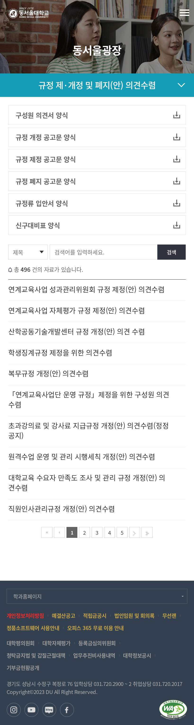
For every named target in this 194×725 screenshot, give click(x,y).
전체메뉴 (184, 12)
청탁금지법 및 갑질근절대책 (36, 655)
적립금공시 (94, 615)
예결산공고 (63, 615)
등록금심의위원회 (97, 643)
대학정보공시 (137, 655)
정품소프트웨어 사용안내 (33, 628)
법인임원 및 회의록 (134, 615)
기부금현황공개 (23, 668)
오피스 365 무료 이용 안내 (95, 628)
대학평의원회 (21, 643)
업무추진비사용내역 (94, 655)
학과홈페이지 (27, 596)
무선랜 (169, 615)
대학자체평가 (56, 643)
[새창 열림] (14, 710)
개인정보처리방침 (25, 615)
